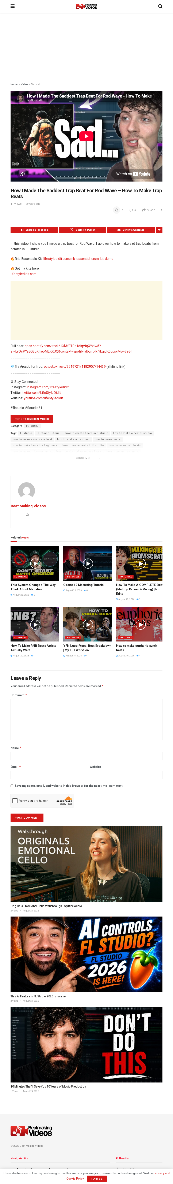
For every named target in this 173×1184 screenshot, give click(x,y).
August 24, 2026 (30, 911)
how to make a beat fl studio (132, 433)
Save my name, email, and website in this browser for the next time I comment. (69, 785)
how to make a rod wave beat (32, 439)
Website (95, 766)
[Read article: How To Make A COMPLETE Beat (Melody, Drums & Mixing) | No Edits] (140, 563)
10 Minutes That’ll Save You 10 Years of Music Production (48, 1086)
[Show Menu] (13, 6)
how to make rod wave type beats (79, 451)
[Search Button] (160, 6)
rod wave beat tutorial (27, 463)
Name (16, 748)
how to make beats (107, 439)
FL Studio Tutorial (49, 433)
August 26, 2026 (20, 595)
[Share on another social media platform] (159, 230)
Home (14, 84)
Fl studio (26, 433)
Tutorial (35, 84)
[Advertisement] (86, 48)
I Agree (97, 1178)
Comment (19, 695)
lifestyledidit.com (23, 274)
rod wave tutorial (58, 463)
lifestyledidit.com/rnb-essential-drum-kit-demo (78, 259)
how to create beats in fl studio (86, 433)
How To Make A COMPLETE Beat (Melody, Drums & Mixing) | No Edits (139, 589)
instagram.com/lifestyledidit (48, 387)
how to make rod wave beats (32, 451)
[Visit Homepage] (86, 6)
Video (24, 84)
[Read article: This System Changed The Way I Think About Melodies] (35, 563)
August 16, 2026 (126, 656)
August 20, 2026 (20, 656)
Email (16, 767)
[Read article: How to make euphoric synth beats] (140, 624)
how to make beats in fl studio (83, 445)
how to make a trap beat (73, 439)
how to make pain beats (125, 445)
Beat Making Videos (28, 506)
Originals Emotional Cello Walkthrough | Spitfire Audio (46, 906)
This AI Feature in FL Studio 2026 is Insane (38, 996)
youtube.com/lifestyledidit (43, 398)
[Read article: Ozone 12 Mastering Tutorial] (87, 563)
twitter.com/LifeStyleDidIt (41, 393)
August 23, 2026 (126, 599)
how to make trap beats (122, 451)
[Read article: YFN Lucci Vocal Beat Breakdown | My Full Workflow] (87, 624)
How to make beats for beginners (35, 445)
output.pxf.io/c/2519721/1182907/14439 (75, 367)
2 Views (14, 911)
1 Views (14, 1091)
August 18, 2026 (73, 656)
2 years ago (33, 203)
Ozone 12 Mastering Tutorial (83, 585)
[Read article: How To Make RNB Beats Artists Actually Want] (35, 624)
